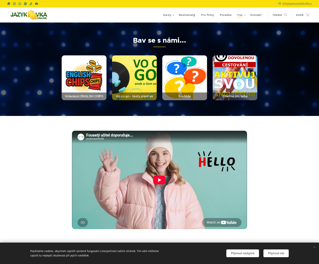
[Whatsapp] (20, 4)
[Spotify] (25, 4)
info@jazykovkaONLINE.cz (297, 3)
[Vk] (36, 4)
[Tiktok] (31, 4)
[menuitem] (169, 15)
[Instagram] (14, 4)
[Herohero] (8, 4)
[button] (279, 15)
